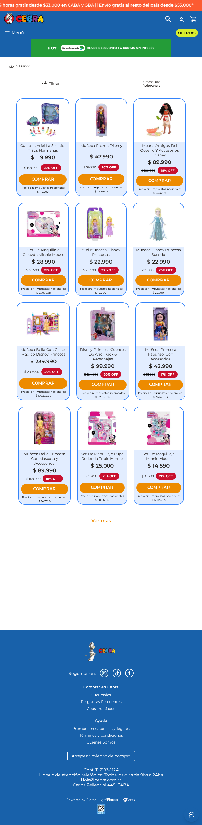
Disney (24, 66)
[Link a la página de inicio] (9, 66)
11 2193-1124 (107, 769)
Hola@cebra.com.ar (101, 779)
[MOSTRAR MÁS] (101, 520)
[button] (14, 33)
